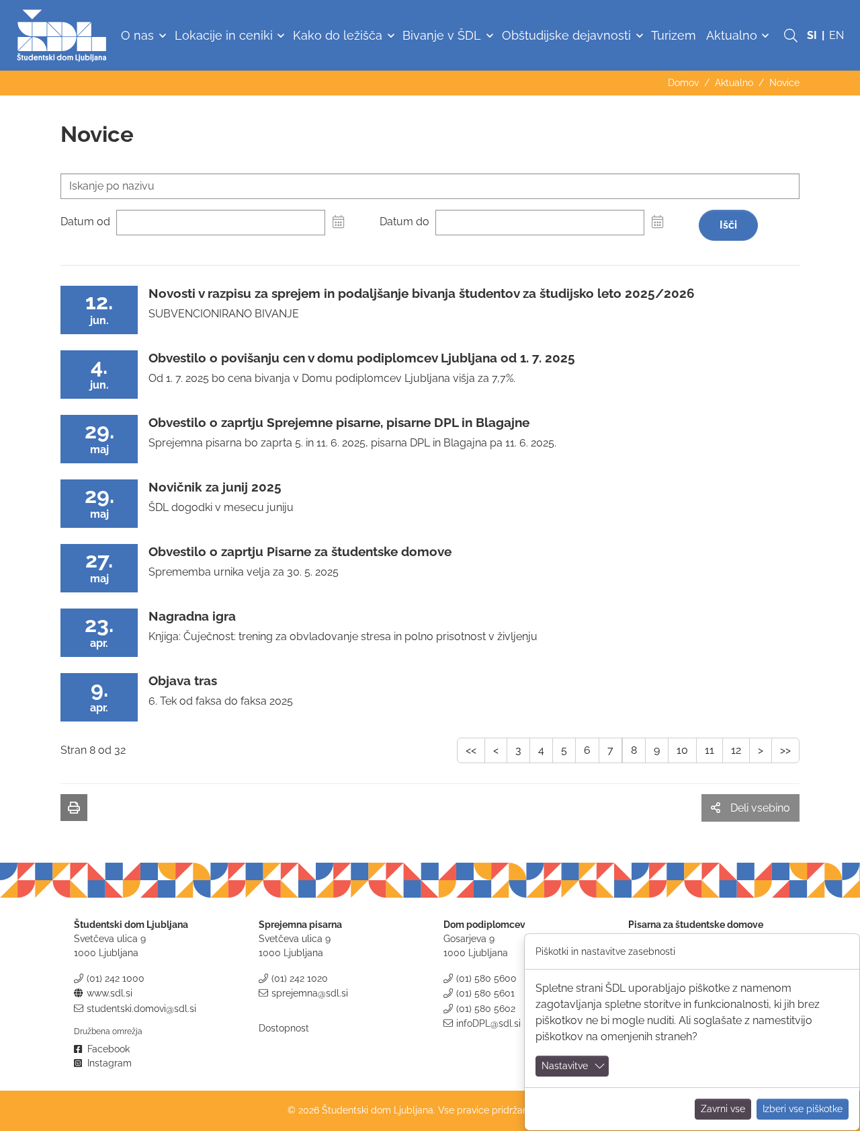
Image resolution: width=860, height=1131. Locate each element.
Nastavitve (565, 1065)
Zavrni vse (723, 1108)
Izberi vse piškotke (803, 1108)
